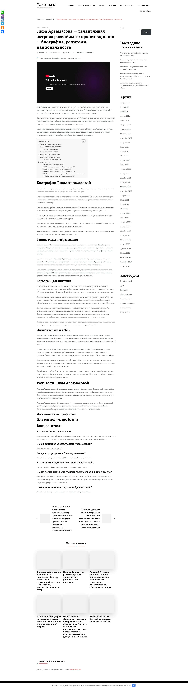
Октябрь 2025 (125, 134)
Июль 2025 (124, 147)
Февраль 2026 (125, 125)
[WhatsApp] (2, 12)
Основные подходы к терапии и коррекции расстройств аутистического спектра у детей (135, 75)
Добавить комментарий (85, 52)
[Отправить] (2, 32)
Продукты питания (86, 5)
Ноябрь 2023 (125, 235)
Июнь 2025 (124, 151)
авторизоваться (75, 669)
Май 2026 (124, 111)
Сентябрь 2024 (126, 191)
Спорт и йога (145, 11)
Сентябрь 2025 (126, 138)
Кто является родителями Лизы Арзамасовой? (60, 171)
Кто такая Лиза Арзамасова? (55, 164)
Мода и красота (127, 5)
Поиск (122, 28)
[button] (83, 141)
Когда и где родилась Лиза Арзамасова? (58, 169)
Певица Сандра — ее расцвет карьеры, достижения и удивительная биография (73, 577)
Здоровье (112, 5)
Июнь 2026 (124, 107)
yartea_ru (40, 52)
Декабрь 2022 (125, 248)
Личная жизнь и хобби (50, 152)
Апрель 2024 (125, 213)
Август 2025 (125, 142)
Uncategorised (42, 27)
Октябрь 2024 (125, 187)
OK (134, 685)
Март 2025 (124, 164)
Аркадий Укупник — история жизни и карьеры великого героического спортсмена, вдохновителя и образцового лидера (100, 579)
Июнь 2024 (124, 204)
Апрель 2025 (125, 160)
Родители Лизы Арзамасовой (49, 154)
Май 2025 (124, 156)
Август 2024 (125, 195)
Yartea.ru (46, 5)
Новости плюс (125, 299)
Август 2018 (125, 266)
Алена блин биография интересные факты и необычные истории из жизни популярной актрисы (49, 621)
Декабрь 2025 (125, 129)
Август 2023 (125, 244)
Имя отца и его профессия (51, 157)
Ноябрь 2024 (125, 182)
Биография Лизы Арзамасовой (50, 144)
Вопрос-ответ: (44, 162)
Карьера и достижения (50, 149)
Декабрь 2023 (125, 231)
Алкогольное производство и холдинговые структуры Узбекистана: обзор (134, 85)
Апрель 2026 (125, 116)
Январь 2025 (125, 173)
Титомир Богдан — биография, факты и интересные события (101, 619)
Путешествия (143, 5)
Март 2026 (124, 120)
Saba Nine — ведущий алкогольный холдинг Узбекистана (133, 67)
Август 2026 (125, 103)
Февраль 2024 (125, 222)
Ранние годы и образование (52, 147)
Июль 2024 (124, 200)
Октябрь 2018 (125, 257)
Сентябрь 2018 (126, 262)
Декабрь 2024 (125, 178)
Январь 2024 (125, 226)
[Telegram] (2, 24)
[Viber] (2, 16)
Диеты (101, 5)
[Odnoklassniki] (2, 28)
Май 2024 (124, 209)
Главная (70, 5)
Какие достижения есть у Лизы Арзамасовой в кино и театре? (65, 174)
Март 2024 (124, 218)
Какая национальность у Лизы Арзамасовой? (60, 167)
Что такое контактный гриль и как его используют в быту (134, 54)
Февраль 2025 (125, 169)
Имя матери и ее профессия (52, 159)
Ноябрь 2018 (125, 253)
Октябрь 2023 (125, 240)
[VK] (2, 20)
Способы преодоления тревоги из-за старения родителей (133, 61)
